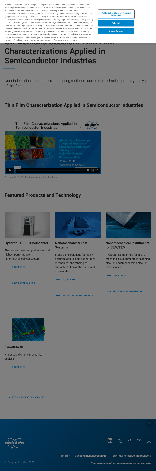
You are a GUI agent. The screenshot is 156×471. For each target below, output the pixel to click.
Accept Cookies (116, 31)
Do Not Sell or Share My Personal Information (116, 14)
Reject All (116, 23)
